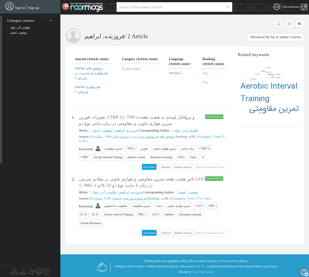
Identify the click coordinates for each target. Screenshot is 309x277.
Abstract (165, 166)
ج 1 (205, 73)
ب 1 (205, 82)
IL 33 (257, 74)
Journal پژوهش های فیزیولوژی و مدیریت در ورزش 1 (91, 73)
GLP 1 (269, 72)
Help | (185, 261)
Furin (272, 77)
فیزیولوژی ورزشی (135, 198)
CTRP (277, 77)
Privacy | (227, 261)
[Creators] (31, 272)
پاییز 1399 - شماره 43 (104, 136)
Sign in (20, 8)
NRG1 (263, 71)
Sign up (33, 8)
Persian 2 (175, 73)
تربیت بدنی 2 (131, 68)
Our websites (239, 261)
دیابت (268, 67)
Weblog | (149, 261)
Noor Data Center (202, 272)
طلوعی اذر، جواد (186, 130)
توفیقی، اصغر (102, 130)
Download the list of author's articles (276, 37)
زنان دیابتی (262, 112)
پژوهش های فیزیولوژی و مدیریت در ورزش (147, 136)
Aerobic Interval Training (269, 93)
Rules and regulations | (168, 261)
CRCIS (200, 266)
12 (268, 78)
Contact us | (214, 261)
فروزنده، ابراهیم (126, 130)
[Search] (227, 7)
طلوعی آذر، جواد (104, 192)
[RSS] (299, 24)
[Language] (276, 7)
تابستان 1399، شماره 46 (106, 198)
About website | (198, 261)
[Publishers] (39, 272)
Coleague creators (20, 20)
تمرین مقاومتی (274, 108)
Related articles (183, 166)
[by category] (14, 272)
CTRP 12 (253, 79)
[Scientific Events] (46, 272)
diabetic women (274, 74)
